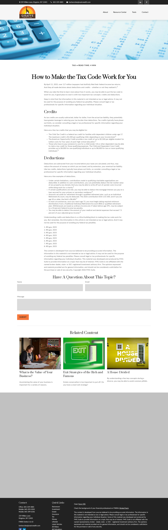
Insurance (55, 514)
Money (54, 519)
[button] (105, 12)
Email (87, 282)
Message (20, 297)
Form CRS (81, 504)
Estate (54, 512)
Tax (53, 517)
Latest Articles (57, 524)
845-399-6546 (29, 512)
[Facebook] (146, 2)
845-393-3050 (29, 509)
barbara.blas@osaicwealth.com (80, 2)
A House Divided (118, 372)
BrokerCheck (124, 508)
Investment (56, 509)
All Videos (55, 527)
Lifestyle (55, 522)
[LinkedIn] (140, 2)
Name (19, 282)
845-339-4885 (58, 2)
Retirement (56, 507)
